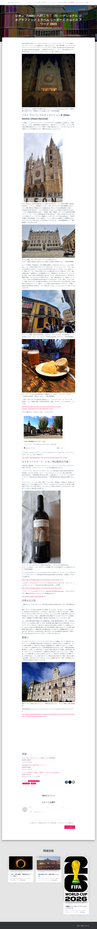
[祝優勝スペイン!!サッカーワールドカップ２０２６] (76, 878)
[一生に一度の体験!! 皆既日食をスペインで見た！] (21, 862)
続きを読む (22, 880)
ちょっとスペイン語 (80, 2)
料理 (87, 2)
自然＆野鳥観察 (71, 2)
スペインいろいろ (52, 2)
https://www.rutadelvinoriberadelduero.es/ (33, 596)
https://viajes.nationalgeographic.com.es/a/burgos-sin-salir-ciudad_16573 (42, 580)
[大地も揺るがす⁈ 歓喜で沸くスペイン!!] (48, 862)
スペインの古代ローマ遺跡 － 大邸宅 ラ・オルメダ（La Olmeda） (41, 772)
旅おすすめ (44, 2)
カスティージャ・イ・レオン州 (34, 2)
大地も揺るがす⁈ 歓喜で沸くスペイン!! (33, 765)
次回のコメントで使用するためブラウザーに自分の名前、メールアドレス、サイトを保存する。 (52, 822)
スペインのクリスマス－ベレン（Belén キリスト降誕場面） (39, 758)
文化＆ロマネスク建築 (62, 2)
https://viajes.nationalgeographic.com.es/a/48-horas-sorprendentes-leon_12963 (44, 457)
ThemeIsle (86, 925)
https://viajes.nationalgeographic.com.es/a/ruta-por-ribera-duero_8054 (41, 588)
